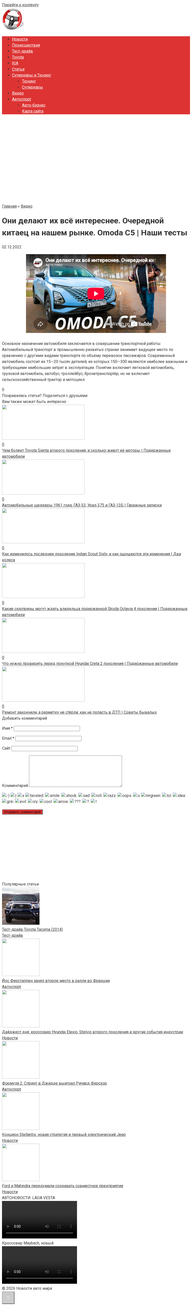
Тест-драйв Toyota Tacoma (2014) (32, 929)
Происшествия (26, 45)
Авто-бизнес (34, 105)
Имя (7, 728)
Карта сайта (33, 111)
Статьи (18, 69)
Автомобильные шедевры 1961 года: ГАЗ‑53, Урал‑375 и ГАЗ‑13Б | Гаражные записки (82, 505)
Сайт (6, 748)
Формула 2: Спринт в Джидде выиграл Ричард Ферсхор (54, 1083)
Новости (20, 39)
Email (8, 738)
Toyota (18, 57)
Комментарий (15, 785)
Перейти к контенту (20, 5)
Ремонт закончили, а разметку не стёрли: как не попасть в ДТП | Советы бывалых (79, 712)
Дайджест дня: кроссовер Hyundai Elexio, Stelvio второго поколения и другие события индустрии (92, 1032)
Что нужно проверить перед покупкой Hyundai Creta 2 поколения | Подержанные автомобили (90, 663)
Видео (18, 93)
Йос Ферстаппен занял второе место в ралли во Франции (56, 980)
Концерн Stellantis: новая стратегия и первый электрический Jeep (64, 1134)
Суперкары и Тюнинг (31, 75)
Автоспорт (21, 99)
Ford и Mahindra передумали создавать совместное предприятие (62, 1185)
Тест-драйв (22, 51)
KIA (15, 63)
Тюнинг (29, 81)
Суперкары (32, 87)
